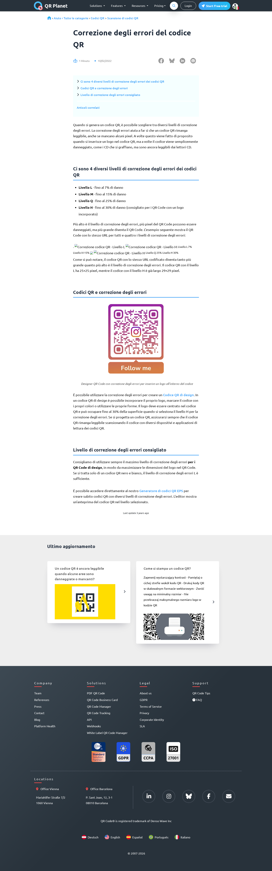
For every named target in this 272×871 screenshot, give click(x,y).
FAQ (198, 700)
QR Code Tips (201, 693)
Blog (37, 719)
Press (37, 706)
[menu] (235, 6)
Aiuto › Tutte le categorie (71, 18)
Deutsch (93, 837)
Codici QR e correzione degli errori (104, 88)
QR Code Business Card (102, 700)
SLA (142, 726)
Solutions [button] (96, 5)
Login (188, 5)
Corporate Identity (152, 719)
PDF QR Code (96, 693)
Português (161, 837)
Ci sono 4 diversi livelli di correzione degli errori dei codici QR (122, 81)
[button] (214, 6)
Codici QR (97, 18)
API (89, 719)
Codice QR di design (178, 395)
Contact (39, 713)
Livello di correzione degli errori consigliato (110, 95)
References (41, 700)
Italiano (185, 837)
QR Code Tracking (98, 713)
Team (37, 693)
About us (146, 693)
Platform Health (44, 726)
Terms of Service (151, 706)
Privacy (144, 713)
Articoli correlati (88, 107)
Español (137, 837)
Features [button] (117, 5)
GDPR (143, 700)
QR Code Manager (99, 706)
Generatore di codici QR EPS (161, 491)
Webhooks (94, 726)
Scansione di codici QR (122, 18)
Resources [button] (139, 5)
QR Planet (56, 6)
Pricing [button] (158, 5)
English (115, 837)
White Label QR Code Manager (107, 733)
